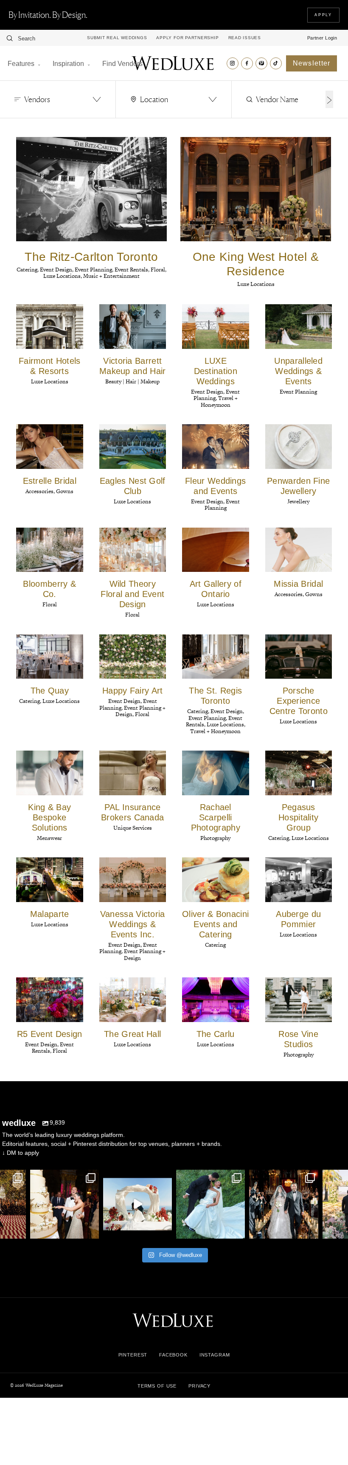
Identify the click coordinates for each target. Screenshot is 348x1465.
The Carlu (215, 1034)
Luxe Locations (256, 284)
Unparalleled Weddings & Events (298, 371)
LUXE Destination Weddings (215, 371)
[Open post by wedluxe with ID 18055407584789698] (64, 1204)
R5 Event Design (49, 1034)
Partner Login (322, 37)
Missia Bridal (298, 583)
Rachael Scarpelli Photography (215, 817)
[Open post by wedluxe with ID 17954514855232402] (210, 1204)
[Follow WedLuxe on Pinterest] (261, 63)
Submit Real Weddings (117, 38)
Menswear (49, 838)
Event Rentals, (133, 270)
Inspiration (68, 63)
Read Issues (244, 38)
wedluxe (63, 1177)
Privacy (199, 1385)
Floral (49, 604)
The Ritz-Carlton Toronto (91, 256)
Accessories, (40, 491)
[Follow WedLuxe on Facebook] (247, 63)
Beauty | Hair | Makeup (132, 381)
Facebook (173, 1354)
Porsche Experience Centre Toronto (298, 701)
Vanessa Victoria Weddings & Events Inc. (132, 924)
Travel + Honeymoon (219, 401)
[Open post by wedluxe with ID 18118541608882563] (283, 1204)
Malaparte (49, 914)
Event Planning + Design (145, 954)
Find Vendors (122, 63)
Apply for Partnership (187, 38)
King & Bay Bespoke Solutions (49, 817)
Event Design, (57, 270)
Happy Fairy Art (132, 690)
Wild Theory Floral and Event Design (132, 594)
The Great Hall (132, 1034)
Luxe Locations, (63, 276)
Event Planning (298, 392)
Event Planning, (95, 270)
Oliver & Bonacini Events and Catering (215, 924)
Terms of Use (157, 1385)
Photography (215, 838)
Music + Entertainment (111, 276)
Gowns (64, 491)
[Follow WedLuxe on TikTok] (276, 63)
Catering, (28, 270)
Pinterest (133, 1354)
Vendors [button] (37, 99)
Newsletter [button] (312, 63)
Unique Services (132, 828)
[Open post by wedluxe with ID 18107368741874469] (137, 1204)
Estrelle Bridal (50, 480)
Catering (215, 945)
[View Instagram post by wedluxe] (18, 1231)
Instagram (214, 1354)
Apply (323, 15)
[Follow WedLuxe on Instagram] (233, 63)
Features (21, 63)
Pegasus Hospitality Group (298, 817)
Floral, (158, 270)
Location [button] (154, 99)
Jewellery (298, 501)
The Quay (50, 690)
